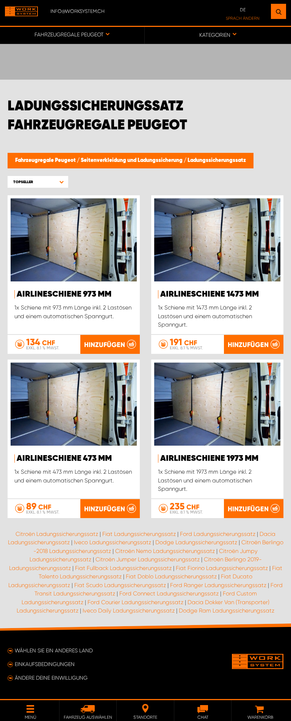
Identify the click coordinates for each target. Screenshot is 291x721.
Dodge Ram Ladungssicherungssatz (226, 610)
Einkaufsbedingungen (45, 664)
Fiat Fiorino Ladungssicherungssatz (222, 568)
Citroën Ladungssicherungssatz (57, 534)
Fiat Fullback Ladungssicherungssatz (123, 568)
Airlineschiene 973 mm (64, 294)
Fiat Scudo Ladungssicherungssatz (120, 585)
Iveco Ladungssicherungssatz (112, 542)
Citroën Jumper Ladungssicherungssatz (147, 559)
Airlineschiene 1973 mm (209, 458)
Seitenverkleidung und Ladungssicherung (132, 160)
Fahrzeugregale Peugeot (46, 160)
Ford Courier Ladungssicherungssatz (135, 602)
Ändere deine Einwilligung (51, 678)
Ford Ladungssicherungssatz (217, 534)
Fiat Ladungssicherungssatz (139, 534)
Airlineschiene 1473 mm (209, 294)
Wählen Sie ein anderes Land (54, 650)
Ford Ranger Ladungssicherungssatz (218, 585)
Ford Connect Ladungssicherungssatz (169, 593)
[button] (38, 182)
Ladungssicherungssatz (217, 160)
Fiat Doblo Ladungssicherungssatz (171, 576)
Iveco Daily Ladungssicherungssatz (129, 610)
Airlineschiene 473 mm (64, 458)
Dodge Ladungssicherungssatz (196, 542)
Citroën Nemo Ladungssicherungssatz (165, 551)
